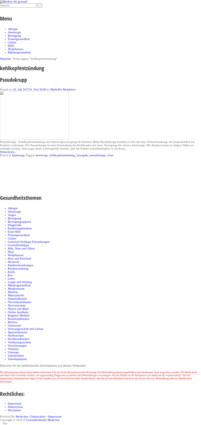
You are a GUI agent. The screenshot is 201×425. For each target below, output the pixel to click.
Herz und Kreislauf (19, 258)
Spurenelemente (17, 332)
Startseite (5, 58)
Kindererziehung (18, 268)
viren (110, 155)
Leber (11, 278)
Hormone (13, 261)
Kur (10, 275)
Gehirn (12, 42)
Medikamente (16, 288)
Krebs (11, 271)
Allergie (13, 29)
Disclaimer (14, 410)
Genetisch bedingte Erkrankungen (29, 241)
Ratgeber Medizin (19, 315)
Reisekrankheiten (18, 318)
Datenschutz (15, 406)
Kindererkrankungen (20, 265)
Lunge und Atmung (20, 282)
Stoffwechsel (16, 335)
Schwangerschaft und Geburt (25, 328)
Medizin (13, 292)
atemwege (42, 155)
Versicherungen (17, 345)
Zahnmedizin (16, 355)
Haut (11, 251)
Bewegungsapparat (19, 221)
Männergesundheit (19, 52)
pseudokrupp (98, 155)
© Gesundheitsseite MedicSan (41, 419)
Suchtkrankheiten (18, 338)
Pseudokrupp (13, 79)
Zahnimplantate (17, 359)
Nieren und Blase (18, 308)
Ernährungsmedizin (20, 228)
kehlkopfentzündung (62, 155)
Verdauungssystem (19, 342)
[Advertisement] (71, 174)
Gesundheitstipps (18, 245)
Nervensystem (16, 305)
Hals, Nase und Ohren (21, 248)
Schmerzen (14, 325)
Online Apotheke (18, 312)
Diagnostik (14, 225)
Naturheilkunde (17, 298)
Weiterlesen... (8, 151)
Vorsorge (13, 352)
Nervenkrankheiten (19, 302)
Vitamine (13, 349)
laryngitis (82, 155)
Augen (12, 215)
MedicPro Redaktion (63, 89)
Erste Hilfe (14, 231)
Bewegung (14, 35)
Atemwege (14, 32)
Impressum (14, 403)
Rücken (12, 322)
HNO (11, 45)
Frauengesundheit (19, 39)
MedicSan (22, 416)
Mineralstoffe (16, 295)
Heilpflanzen (16, 49)
